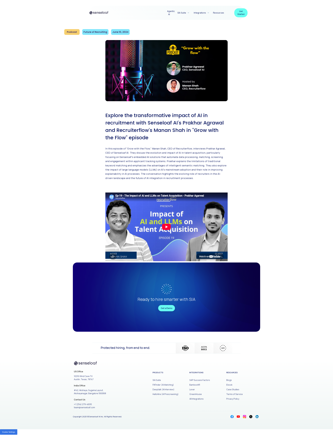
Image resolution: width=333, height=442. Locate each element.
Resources (218, 12)
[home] (98, 13)
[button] (183, 13)
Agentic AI (171, 13)
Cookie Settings (8, 432)
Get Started (240, 13)
